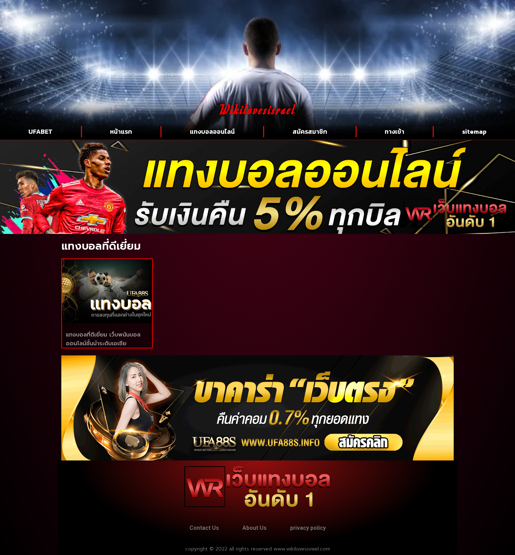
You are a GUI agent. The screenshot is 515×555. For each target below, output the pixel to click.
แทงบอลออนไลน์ (212, 131)
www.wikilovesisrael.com (302, 549)
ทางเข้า (394, 131)
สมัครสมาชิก (310, 131)
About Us (254, 528)
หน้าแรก (121, 131)
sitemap (474, 131)
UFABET (40, 131)
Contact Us (204, 528)
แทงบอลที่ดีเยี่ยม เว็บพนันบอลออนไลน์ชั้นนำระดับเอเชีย (103, 339)
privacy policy (308, 528)
